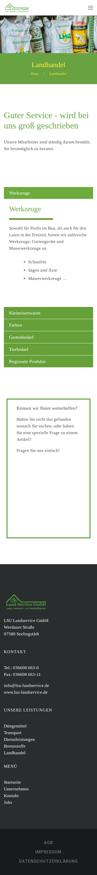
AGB (48, 842)
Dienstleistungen (19, 739)
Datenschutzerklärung (48, 861)
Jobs (8, 802)
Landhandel (48, 65)
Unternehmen (16, 789)
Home (35, 74)
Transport (12, 732)
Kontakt (11, 795)
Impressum (48, 851)
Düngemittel (15, 726)
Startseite (12, 782)
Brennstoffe (15, 746)
